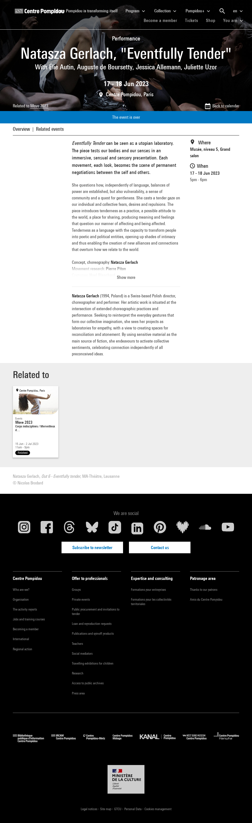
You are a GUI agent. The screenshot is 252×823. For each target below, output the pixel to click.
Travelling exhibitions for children (92, 663)
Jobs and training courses (29, 619)
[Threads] (69, 528)
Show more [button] (126, 277)
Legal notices (89, 809)
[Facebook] (46, 528)
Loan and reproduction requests (91, 624)
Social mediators (82, 653)
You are (230, 20)
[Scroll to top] (240, 811)
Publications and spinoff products (93, 633)
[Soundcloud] (205, 528)
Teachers (77, 644)
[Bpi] (32, 741)
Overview (21, 129)
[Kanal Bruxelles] (161, 741)
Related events (50, 129)
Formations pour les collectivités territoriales (151, 601)
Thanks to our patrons (203, 590)
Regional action (22, 649)
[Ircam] (67, 741)
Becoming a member (26, 629)
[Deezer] (182, 528)
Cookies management (158, 809)
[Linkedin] (137, 528)
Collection (163, 10)
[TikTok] (114, 528)
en (235, 10)
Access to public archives (88, 683)
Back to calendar (225, 105)
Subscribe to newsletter (92, 547)
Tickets (191, 20)
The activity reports (25, 609)
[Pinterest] (160, 528)
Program (133, 10)
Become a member (162, 20)
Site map (106, 809)
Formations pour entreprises (148, 590)
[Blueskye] (92, 528)
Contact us (160, 547)
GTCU (118, 809)
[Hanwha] (226, 741)
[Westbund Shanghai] (198, 741)
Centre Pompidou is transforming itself (88, 10)
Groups (76, 590)
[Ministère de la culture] (126, 779)
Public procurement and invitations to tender (95, 611)
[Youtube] (228, 528)
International (21, 639)
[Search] (222, 11)
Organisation (21, 599)
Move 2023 (39, 105)
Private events (81, 599)
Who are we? (21, 590)
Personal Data (133, 809)
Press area (78, 693)
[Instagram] (24, 528)
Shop (212, 20)
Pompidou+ (195, 10)
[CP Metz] (97, 741)
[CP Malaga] (126, 741)
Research (77, 673)
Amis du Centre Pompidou (206, 599)
